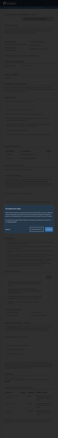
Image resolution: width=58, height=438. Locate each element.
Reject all (7, 229)
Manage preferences (36, 229)
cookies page (11, 222)
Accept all (49, 229)
